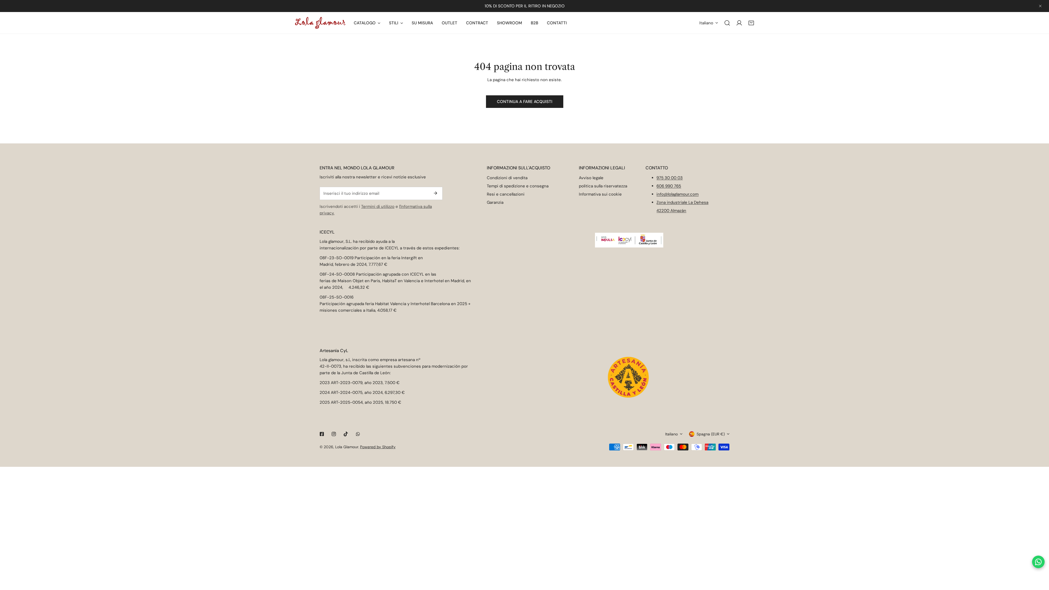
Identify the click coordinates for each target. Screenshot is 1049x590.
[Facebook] (322, 434)
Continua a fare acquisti (524, 101)
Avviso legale (591, 178)
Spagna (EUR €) (711, 434)
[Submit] (435, 193)
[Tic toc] (346, 434)
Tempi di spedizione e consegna (518, 186)
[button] (751, 23)
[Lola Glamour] (320, 23)
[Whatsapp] (358, 434)
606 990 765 (668, 186)
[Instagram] (334, 434)
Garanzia (495, 202)
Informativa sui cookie (600, 194)
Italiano (706, 23)
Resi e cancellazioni (505, 194)
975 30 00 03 (669, 178)
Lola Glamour (346, 446)
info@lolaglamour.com (677, 194)
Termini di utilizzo (377, 206)
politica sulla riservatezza (603, 186)
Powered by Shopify (378, 446)
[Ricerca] (727, 23)
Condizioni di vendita (507, 178)
